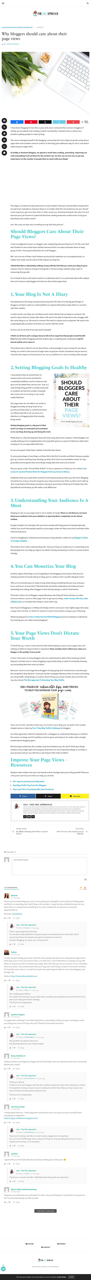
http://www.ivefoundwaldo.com (24, 976)
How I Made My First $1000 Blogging (45, 616)
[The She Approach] (45, 13)
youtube (30, 1244)
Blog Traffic (18, 27)
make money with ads (73, 598)
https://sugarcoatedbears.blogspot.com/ (21, 1118)
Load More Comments (45, 1211)
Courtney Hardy (29, 1132)
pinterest (62, 1244)
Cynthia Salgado (29, 1037)
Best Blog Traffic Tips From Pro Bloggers (29, 785)
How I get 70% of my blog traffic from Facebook (33, 789)
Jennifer (26, 1174)
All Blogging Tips (7, 27)
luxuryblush (17, 913)
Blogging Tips (28, 27)
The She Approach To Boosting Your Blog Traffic (44, 680)
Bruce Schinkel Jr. (29, 1078)
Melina (26, 990)
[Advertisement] (50, 182)
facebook (46, 1247)
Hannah (26, 928)
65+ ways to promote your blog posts (28, 781)
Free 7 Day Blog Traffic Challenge (46, 728)
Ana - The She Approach (11, 44)
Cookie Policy (61, 1277)
